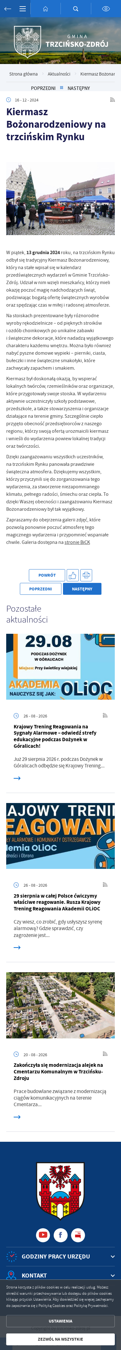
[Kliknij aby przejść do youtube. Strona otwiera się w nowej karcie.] (43, 1235)
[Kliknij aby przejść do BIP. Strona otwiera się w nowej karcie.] (78, 1235)
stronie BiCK (77, 542)
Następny (79, 88)
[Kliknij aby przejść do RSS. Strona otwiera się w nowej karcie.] (112, 99)
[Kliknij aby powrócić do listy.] (61, 88)
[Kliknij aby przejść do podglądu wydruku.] (86, 575)
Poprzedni (43, 88)
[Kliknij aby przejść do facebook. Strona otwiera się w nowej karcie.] (61, 1235)
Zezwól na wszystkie (60, 1339)
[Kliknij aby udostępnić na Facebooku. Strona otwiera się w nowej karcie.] (73, 575)
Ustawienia (60, 1321)
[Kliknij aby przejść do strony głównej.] (45, 8)
